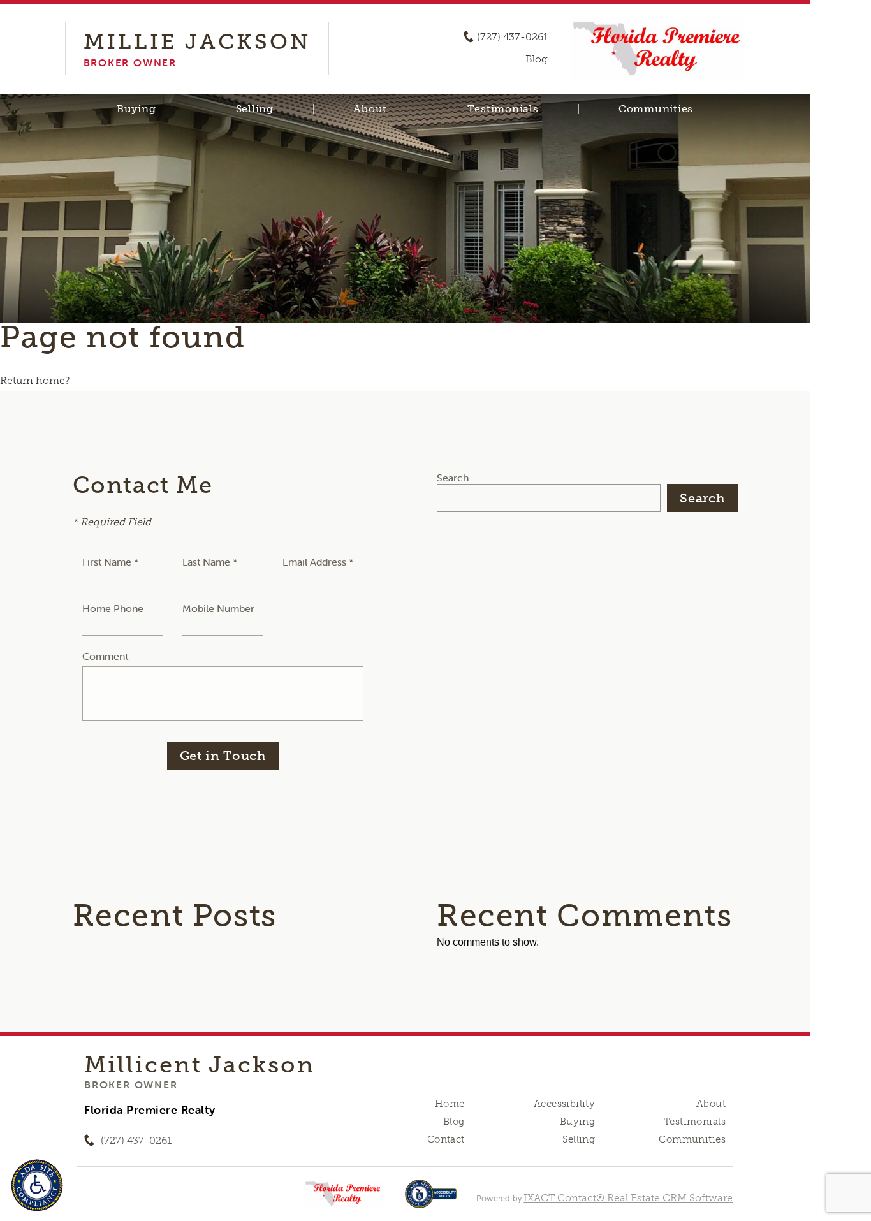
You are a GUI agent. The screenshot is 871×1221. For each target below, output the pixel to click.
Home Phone (112, 608)
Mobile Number (218, 608)
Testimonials (503, 109)
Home (450, 1103)
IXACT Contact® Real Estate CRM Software (628, 1198)
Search (453, 477)
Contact (446, 1139)
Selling (255, 109)
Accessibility (564, 1103)
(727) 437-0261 (512, 37)
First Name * (110, 561)
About (370, 109)
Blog (454, 1121)
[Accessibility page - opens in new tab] (431, 1200)
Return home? (35, 380)
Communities (655, 109)
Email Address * (318, 561)
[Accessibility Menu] (37, 1185)
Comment (105, 656)
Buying (136, 109)
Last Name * (210, 561)
